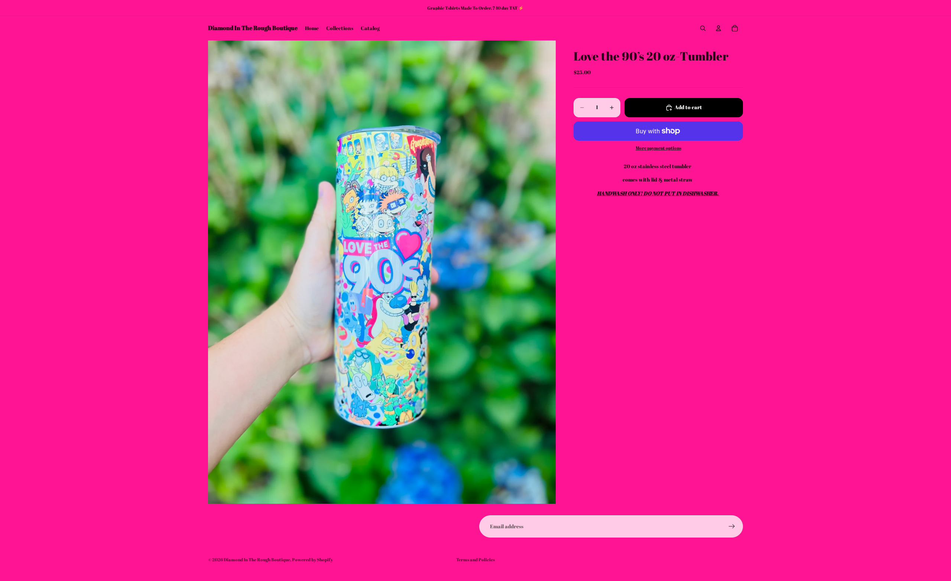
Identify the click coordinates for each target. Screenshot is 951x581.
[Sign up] (732, 526)
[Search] (703, 28)
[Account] (718, 28)
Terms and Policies (475, 559)
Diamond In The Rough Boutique (257, 559)
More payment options (658, 148)
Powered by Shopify (312, 559)
